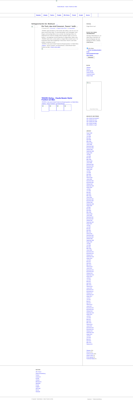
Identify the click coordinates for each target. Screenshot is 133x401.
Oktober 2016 (90, 311)
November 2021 (90, 218)
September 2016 (90, 313)
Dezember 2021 (90, 217)
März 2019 (89, 265)
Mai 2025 (89, 157)
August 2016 (89, 314)
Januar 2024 (89, 179)
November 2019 (90, 253)
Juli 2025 (89, 154)
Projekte (37, 386)
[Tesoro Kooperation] (34, 29)
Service (37, 390)
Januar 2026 (89, 144)
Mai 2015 (89, 339)
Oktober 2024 (90, 167)
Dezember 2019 (90, 251)
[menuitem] (38, 15)
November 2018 (90, 271)
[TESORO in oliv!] (67, 107)
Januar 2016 (89, 326)
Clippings (58, 28)
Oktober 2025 (90, 149)
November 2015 (90, 329)
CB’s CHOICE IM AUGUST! (93, 118)
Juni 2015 (89, 337)
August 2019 (89, 258)
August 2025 (89, 153)
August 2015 (89, 334)
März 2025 (89, 159)
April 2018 (89, 283)
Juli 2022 (89, 207)
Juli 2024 (89, 171)
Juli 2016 (89, 316)
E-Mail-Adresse (90, 42)
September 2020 (90, 240)
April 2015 (89, 340)
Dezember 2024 (90, 164)
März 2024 (89, 176)
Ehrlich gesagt (90, 70)
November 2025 (90, 148)
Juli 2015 (89, 336)
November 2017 (90, 291)
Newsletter (38, 383)
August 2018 (89, 276)
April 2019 (89, 263)
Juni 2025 (89, 156)
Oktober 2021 (90, 220)
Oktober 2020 (90, 238)
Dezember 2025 (90, 146)
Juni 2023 (89, 190)
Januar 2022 (89, 215)
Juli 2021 (89, 225)
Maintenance (38, 381)
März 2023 (89, 195)
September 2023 (90, 186)
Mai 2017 (89, 301)
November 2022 (90, 200)
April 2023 (89, 194)
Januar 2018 (89, 288)
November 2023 (90, 182)
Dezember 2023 (90, 181)
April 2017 (89, 303)
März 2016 (89, 322)
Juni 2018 (89, 280)
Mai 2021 (89, 228)
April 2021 (89, 230)
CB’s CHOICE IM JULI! (92, 120)
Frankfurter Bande (91, 74)
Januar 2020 (89, 250)
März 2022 (89, 212)
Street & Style (90, 75)
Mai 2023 (89, 192)
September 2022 (90, 204)
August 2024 (89, 169)
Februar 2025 (89, 161)
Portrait (37, 385)
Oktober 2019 (90, 255)
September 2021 (90, 222)
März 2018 (89, 284)
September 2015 (90, 332)
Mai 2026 (89, 138)
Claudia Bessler (72, 28)
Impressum (38, 376)
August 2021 (89, 223)
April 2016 (89, 321)
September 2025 (90, 151)
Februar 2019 (89, 266)
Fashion (37, 375)
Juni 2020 (89, 245)
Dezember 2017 (90, 289)
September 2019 (90, 256)
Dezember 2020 (90, 235)
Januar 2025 (89, 162)
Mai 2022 (89, 209)
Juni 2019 (89, 260)
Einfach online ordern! (55, 47)
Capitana (44, 45)
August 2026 (89, 133)
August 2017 (89, 296)
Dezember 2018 (90, 270)
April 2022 (89, 210)
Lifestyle (37, 380)
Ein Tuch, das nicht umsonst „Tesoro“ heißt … (60, 26)
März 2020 (89, 248)
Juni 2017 (89, 299)
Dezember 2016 (90, 308)
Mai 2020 (89, 247)
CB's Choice (91, 48)
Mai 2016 (89, 319)
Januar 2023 (89, 197)
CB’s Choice (38, 371)
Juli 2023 (89, 189)
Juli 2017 (89, 298)
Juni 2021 (89, 227)
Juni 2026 (89, 136)
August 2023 (89, 187)
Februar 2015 (89, 344)
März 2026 (89, 141)
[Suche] (94, 15)
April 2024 (89, 174)
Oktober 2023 (90, 184)
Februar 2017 (89, 304)
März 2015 (89, 342)
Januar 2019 (89, 268)
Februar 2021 (89, 233)
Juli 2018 (89, 278)
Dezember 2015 (90, 327)
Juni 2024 (89, 172)
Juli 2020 (89, 243)
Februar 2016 (89, 324)
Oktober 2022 (90, 202)
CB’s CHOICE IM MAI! (92, 123)
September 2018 (90, 275)
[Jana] (52, 107)
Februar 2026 (89, 143)
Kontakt (37, 378)
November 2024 (90, 166)
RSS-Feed (38, 388)
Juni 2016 (89, 317)
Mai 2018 (89, 281)
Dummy (88, 69)
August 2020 (89, 242)
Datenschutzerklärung (40, 373)
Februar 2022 (89, 214)
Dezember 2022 (90, 199)
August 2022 (89, 205)
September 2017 (90, 294)
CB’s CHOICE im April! (92, 125)
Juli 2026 (89, 134)
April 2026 (89, 139)
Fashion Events (63, 28)
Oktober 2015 (90, 331)
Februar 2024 (89, 177)
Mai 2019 (89, 261)
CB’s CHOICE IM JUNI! (92, 121)
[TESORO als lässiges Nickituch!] (60, 107)
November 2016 (90, 309)
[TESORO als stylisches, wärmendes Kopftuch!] (45, 108)
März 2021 (89, 232)
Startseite (38, 391)
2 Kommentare (52, 28)
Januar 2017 (89, 306)
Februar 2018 (89, 286)
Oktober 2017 (90, 293)
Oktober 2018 (90, 273)
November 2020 (90, 237)
